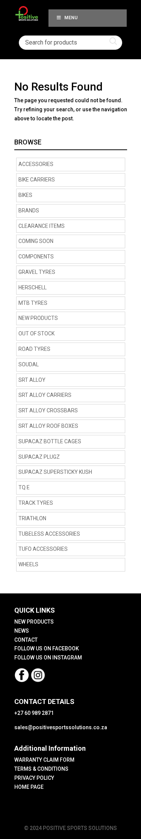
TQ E (24, 487)
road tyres (34, 349)
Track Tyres (35, 503)
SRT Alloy (31, 380)
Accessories (35, 164)
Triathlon (32, 518)
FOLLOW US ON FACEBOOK (46, 648)
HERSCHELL (32, 287)
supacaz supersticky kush (55, 472)
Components (36, 257)
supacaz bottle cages (49, 441)
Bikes (25, 195)
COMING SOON (35, 241)
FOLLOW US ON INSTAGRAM (48, 658)
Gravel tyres (36, 272)
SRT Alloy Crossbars (48, 410)
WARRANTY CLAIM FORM (44, 760)
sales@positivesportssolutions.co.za (60, 727)
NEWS (21, 631)
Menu (70, 17)
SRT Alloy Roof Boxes (48, 426)
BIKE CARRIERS (36, 180)
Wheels (28, 564)
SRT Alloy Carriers (44, 395)
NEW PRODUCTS (38, 318)
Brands (28, 210)
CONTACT (26, 640)
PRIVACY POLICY (34, 778)
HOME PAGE (29, 787)
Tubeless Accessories (49, 534)
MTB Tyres (32, 303)
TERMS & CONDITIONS (41, 769)
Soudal (28, 364)
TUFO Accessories (43, 549)
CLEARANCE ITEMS (41, 226)
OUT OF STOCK (36, 333)
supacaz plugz (39, 457)
